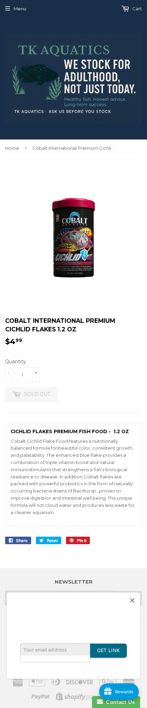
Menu (20, 8)
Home (12, 148)
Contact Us (119, 702)
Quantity (15, 361)
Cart (136, 8)
